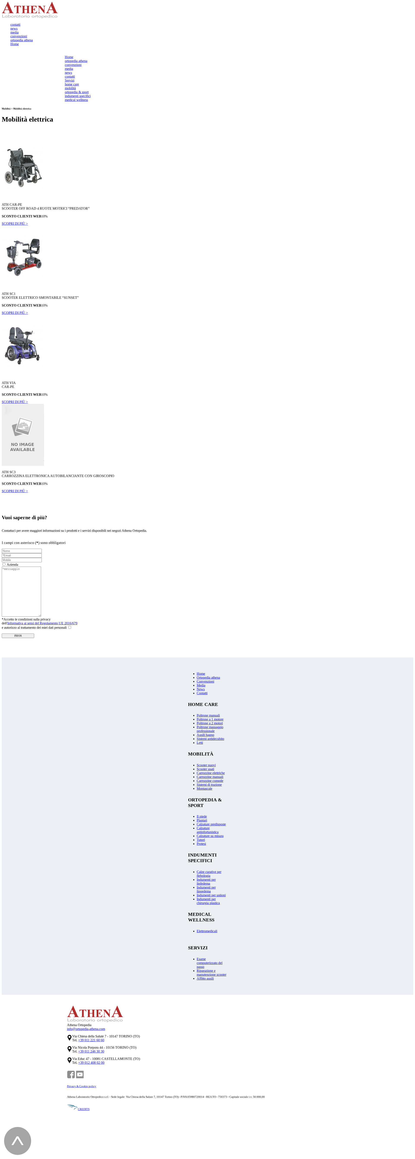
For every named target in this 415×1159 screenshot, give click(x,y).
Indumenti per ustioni (211, 895)
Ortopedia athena (208, 677)
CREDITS (83, 1109)
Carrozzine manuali (210, 777)
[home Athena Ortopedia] (30, 17)
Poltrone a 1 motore (210, 719)
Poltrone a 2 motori (210, 723)
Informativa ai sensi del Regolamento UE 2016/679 (42, 623)
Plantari (202, 820)
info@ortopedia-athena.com (86, 1029)
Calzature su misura (210, 836)
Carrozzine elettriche (211, 773)
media (14, 32)
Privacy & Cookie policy (81, 1086)
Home (14, 44)
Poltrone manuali (208, 715)
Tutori (201, 840)
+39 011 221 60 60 (91, 1040)
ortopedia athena (21, 40)
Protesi (201, 844)
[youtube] (80, 1077)
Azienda (12, 564)
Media (201, 685)
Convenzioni (205, 681)
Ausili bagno (205, 735)
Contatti (202, 693)
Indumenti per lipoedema (206, 889)
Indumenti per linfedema (206, 881)
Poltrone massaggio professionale (210, 729)
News (201, 689)
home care (72, 84)
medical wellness (76, 100)
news (14, 28)
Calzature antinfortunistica (208, 830)
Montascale (204, 788)
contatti (15, 24)
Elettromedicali (207, 931)
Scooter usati (205, 769)
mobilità (70, 88)
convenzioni (18, 36)
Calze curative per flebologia (209, 874)
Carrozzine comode (210, 781)
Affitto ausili (205, 978)
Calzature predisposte (211, 824)
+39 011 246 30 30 (91, 1051)
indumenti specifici (78, 96)
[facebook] (71, 1077)
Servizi (69, 80)
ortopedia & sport (77, 92)
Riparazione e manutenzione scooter (211, 972)
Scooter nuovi (206, 765)
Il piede (202, 816)
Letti (200, 742)
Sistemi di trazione (209, 784)
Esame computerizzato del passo (209, 963)
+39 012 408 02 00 (91, 1062)
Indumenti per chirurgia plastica (208, 901)
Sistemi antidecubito (210, 739)
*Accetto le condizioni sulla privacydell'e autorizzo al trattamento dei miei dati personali (39, 623)
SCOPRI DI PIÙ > (15, 223)
